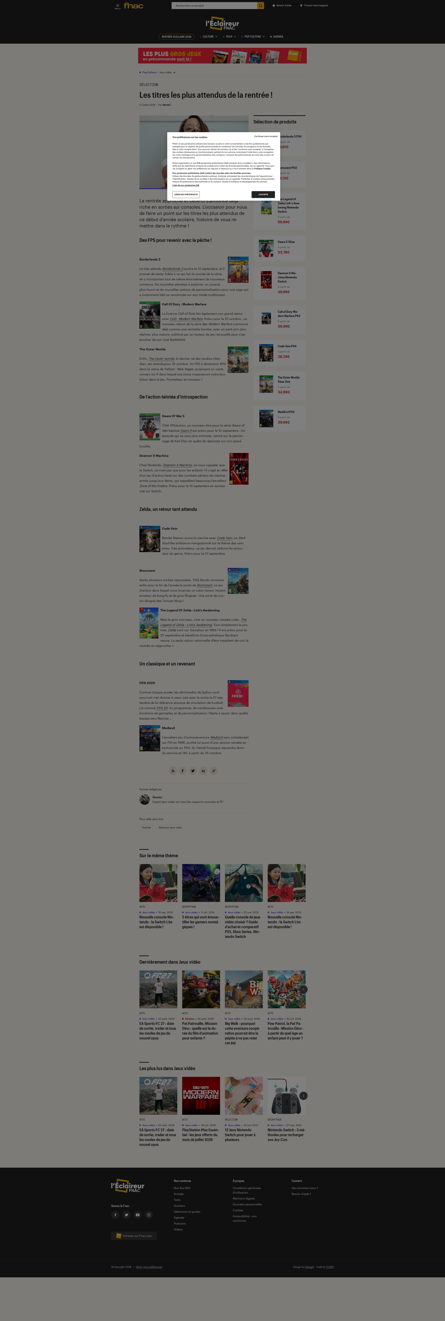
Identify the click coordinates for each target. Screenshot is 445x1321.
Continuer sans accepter (266, 136)
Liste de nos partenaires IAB (185, 185)
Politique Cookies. (262, 168)
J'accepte (263, 194)
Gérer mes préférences (186, 194)
